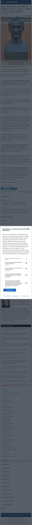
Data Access (16, 296)
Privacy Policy (25, 296)
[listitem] (16, 259)
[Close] (28, 229)
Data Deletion (6, 296)
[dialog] (16, 262)
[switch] (25, 263)
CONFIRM (10, 290)
